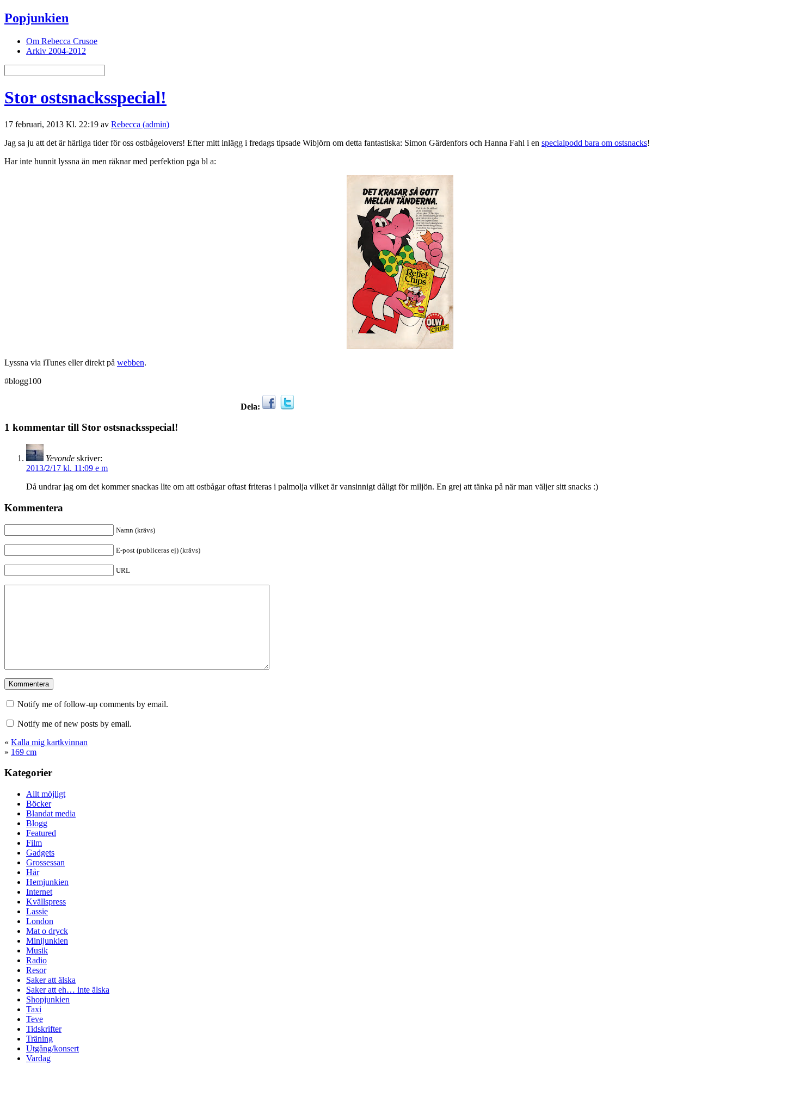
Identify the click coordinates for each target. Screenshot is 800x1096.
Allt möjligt (45, 793)
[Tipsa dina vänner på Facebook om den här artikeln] (269, 406)
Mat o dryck (47, 931)
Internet (39, 891)
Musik (37, 950)
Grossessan (45, 862)
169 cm (23, 752)
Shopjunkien (48, 999)
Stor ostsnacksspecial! (85, 97)
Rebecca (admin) (140, 124)
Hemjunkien (47, 882)
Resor (36, 970)
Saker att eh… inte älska (67, 989)
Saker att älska (51, 979)
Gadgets (40, 852)
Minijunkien (47, 940)
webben (130, 362)
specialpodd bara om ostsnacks (594, 142)
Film (34, 842)
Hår (32, 872)
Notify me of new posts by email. (74, 723)
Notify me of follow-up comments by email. (92, 704)
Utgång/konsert (52, 1048)
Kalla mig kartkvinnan (49, 742)
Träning (39, 1038)
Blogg (36, 823)
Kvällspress (46, 901)
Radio (36, 960)
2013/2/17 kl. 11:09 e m (67, 468)
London (39, 921)
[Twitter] (287, 406)
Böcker (38, 803)
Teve (34, 1019)
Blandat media (51, 813)
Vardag (38, 1058)
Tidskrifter (43, 1028)
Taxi (33, 1009)
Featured (41, 833)
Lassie (37, 911)
